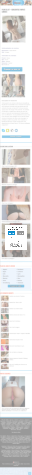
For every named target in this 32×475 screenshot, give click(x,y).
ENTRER (11, 233)
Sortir (20, 233)
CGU (16, 247)
